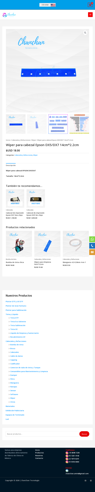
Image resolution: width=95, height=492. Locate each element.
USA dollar (45, 5)
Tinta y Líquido (12, 314)
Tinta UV (13, 329)
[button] (85, 33)
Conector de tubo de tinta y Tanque (25, 367)
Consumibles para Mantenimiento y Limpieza (29, 371)
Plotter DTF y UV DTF (14, 301)
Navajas (13, 386)
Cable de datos (16, 356)
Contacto (39, 458)
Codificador (15, 363)
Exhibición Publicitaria (15, 410)
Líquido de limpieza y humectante (24, 333)
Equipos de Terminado (15, 415)
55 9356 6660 (74, 462)
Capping (13, 360)
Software (14, 394)
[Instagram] (91, 480)
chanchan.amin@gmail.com (77, 473)
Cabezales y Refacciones (16, 341)
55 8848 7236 (74, 452)
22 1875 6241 (74, 459)
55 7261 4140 (74, 455)
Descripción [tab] (11, 165)
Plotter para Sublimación (16, 310)
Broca (12, 348)
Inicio (8, 140)
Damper (13, 375)
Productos (39, 452)
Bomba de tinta (16, 344)
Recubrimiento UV (17, 337)
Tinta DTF (14, 318)
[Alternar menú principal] (90, 14)
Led (7, 419)
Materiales (10, 406)
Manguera (14, 383)
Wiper (12, 398)
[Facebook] (85, 480)
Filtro (12, 379)
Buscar (84, 434)
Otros (12, 402)
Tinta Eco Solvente (18, 321)
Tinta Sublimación (17, 325)
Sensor (13, 390)
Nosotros (39, 455)
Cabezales (14, 352)
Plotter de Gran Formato (16, 306)
